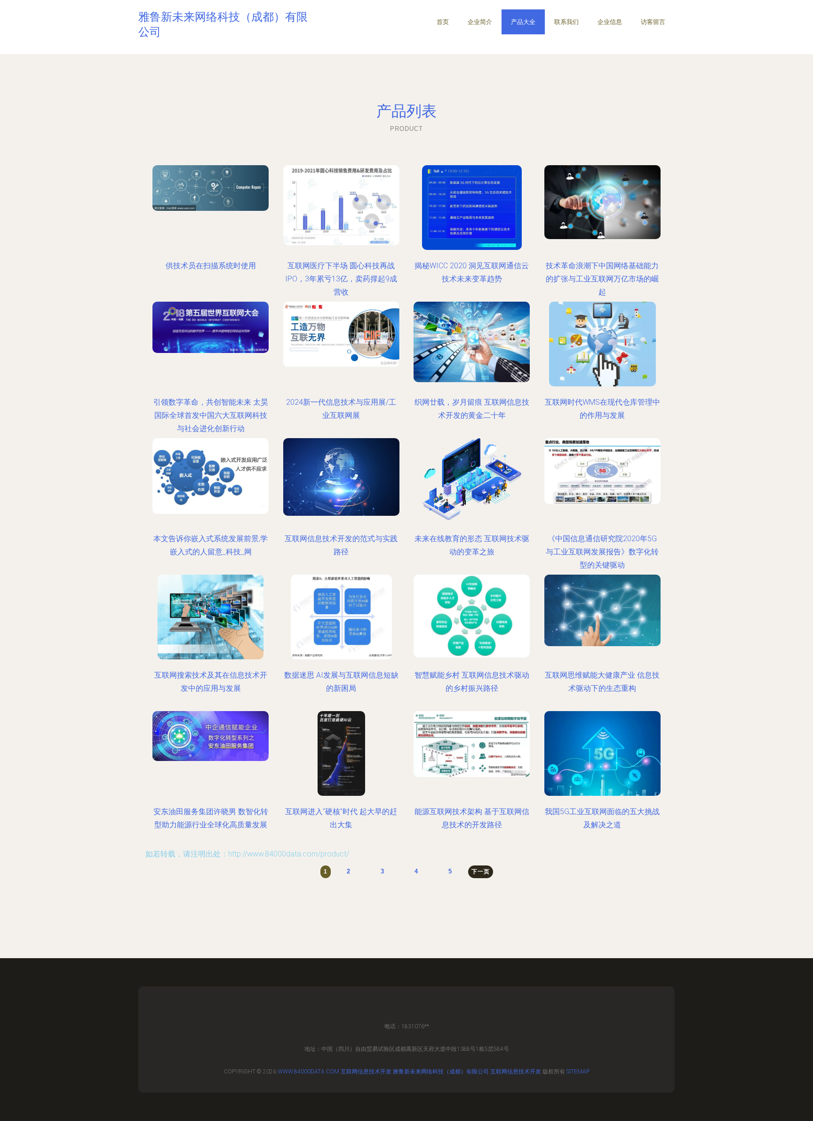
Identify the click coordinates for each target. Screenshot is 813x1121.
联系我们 (566, 21)
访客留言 (653, 21)
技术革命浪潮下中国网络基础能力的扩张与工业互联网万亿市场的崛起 (602, 278)
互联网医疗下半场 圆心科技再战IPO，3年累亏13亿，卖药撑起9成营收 (341, 278)
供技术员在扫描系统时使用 (211, 265)
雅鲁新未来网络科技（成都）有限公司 (441, 1071)
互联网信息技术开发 (366, 1071)
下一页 (480, 871)
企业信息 (610, 21)
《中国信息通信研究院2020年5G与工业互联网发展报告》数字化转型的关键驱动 (602, 551)
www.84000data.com (308, 1071)
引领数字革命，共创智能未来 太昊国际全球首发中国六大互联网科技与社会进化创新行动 (210, 415)
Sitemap (578, 1071)
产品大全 (523, 21)
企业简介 (480, 21)
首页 (443, 21)
